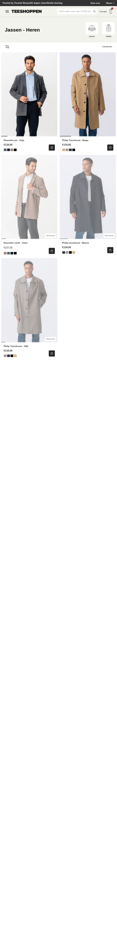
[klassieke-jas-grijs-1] (5, 149)
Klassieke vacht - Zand (15, 243)
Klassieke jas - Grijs (14, 140)
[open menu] (7, 11)
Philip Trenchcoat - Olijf (16, 346)
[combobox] (74, 11)
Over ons (95, 3)
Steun (109, 3)
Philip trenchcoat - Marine (75, 243)
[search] (94, 11)
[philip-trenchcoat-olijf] (67, 149)
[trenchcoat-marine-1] (70, 149)
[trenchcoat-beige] (63, 149)
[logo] (26, 11)
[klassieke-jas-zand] (11, 149)
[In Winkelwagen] (52, 148)
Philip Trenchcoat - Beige (75, 140)
